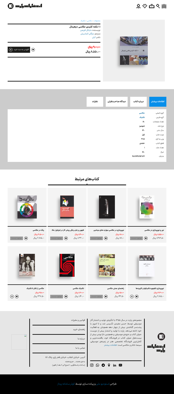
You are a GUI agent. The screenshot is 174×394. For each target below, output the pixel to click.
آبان (93, 37)
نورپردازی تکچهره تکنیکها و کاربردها (150, 288)
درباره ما (81, 339)
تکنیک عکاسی (78, 288)
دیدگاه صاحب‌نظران (117, 101)
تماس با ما (80, 348)
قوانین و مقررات (78, 320)
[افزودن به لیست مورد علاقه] (146, 238)
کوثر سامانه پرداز (66, 384)
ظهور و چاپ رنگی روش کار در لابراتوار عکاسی (66, 230)
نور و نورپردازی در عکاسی (154, 230)
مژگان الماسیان (87, 34)
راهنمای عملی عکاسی (115, 288)
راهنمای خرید (79, 329)
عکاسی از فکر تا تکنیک (35, 288)
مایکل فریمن (86, 30)
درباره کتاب (138, 101)
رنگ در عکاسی (38, 230)
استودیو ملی (102, 384)
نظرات (95, 101)
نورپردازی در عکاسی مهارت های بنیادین (108, 230)
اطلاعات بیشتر (157, 101)
